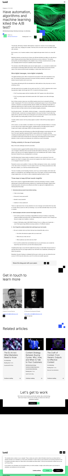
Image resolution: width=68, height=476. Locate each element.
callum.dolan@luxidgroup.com (10, 313)
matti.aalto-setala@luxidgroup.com (33, 313)
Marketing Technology (18, 30)
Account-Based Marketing (31, 368)
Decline (58, 470)
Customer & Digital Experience (32, 367)
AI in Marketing (27, 30)
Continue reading (8, 378)
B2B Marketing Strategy (8, 30)
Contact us (32, 403)
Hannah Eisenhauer (12, 36)
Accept (47, 470)
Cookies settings (37, 470)
